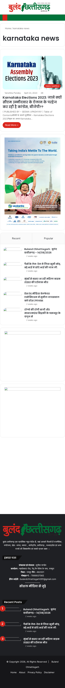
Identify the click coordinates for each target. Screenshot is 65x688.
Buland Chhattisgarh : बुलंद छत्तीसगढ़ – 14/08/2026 (40, 250)
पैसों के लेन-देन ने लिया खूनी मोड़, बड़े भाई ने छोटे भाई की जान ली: (42, 265)
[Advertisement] (32, 476)
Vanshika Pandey (13, 93)
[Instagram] (36, 593)
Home (7, 28)
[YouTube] (32, 593)
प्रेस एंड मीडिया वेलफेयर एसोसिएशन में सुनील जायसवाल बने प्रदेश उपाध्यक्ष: (41, 297)
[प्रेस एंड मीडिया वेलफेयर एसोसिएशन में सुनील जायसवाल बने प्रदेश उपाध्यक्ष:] (13, 298)
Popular (48, 238)
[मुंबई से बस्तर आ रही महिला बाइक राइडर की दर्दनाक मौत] (13, 283)
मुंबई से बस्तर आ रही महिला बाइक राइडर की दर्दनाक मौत (42, 280)
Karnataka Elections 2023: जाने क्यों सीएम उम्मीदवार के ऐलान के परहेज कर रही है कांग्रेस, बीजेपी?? (32, 102)
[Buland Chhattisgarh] (29, 7)
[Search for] (60, 8)
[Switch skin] (55, 8)
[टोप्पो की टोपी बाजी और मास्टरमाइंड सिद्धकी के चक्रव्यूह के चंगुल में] (13, 314)
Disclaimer (49, 672)
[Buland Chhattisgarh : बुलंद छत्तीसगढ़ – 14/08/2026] (13, 253)
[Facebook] (24, 593)
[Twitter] (28, 593)
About (22, 672)
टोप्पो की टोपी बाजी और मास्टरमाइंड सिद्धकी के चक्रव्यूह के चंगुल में (42, 313)
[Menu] (4, 8)
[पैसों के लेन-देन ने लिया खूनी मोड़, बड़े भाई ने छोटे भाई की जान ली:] (13, 268)
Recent (16, 238)
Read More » (11, 125)
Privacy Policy (35, 672)
